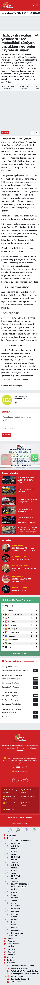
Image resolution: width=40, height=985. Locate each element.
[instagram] (26, 830)
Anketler (11, 955)
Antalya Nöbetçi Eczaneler (10, 791)
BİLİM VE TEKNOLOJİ (20, 884)
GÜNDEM (15, 846)
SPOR (13, 854)
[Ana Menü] (37, 5)
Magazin (15, 911)
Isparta (14, 925)
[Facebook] (12, 780)
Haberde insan (17, 906)
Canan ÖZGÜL (17, 576)
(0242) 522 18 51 (21, 767)
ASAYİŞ (14, 851)
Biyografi (11, 952)
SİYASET (14, 849)
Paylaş (6, 132)
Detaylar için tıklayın (20, 653)
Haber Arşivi (10, 809)
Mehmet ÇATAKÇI (19, 556)
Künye (10, 817)
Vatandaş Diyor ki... (20, 587)
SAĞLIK (14, 889)
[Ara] (34, 5)
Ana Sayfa (11, 835)
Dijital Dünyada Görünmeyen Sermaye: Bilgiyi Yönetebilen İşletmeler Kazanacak (23, 549)
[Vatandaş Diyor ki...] (6, 589)
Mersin (14, 927)
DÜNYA (14, 892)
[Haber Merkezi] (7, 400)
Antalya (14, 914)
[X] (16, 780)
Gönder (6, 435)
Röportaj (11, 949)
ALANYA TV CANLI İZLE (16, 13)
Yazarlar (11, 941)
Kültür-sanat (16, 908)
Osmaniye (15, 930)
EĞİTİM (14, 860)
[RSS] (27, 780)
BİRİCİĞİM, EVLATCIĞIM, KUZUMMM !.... (21, 580)
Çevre (13, 903)
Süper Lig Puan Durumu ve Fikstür (25, 974)
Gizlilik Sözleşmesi (26, 817)
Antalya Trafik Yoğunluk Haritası (9, 797)
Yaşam (14, 900)
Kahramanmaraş (18, 933)
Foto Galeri (12, 936)
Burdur (14, 919)
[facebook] (10, 830)
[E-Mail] (15, 403)
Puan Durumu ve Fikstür (28, 797)
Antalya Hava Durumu (27, 791)
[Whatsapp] (24, 780)
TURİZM (14, 862)
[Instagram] (20, 780)
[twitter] (18, 830)
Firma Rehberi (13, 944)
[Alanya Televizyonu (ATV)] (7, 5)
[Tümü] (37, 540)
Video (10, 938)
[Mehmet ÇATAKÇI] (6, 558)
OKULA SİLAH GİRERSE (21, 559)
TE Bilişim (25, 823)
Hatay (13, 922)
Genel (13, 895)
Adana (14, 917)
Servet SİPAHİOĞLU (20, 566)
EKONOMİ (15, 857)
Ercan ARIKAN (17, 545)
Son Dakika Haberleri (26, 804)
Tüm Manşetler (11, 803)
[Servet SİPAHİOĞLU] (6, 568)
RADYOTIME (16, 843)
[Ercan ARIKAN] (6, 548)
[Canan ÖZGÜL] (6, 579)
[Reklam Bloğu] (20, 456)
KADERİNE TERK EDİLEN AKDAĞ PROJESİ (24, 570)
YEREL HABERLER (18, 887)
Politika (14, 898)
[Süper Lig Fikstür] (37, 661)
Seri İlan (10, 946)
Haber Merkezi (20, 398)
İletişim (15, 817)
